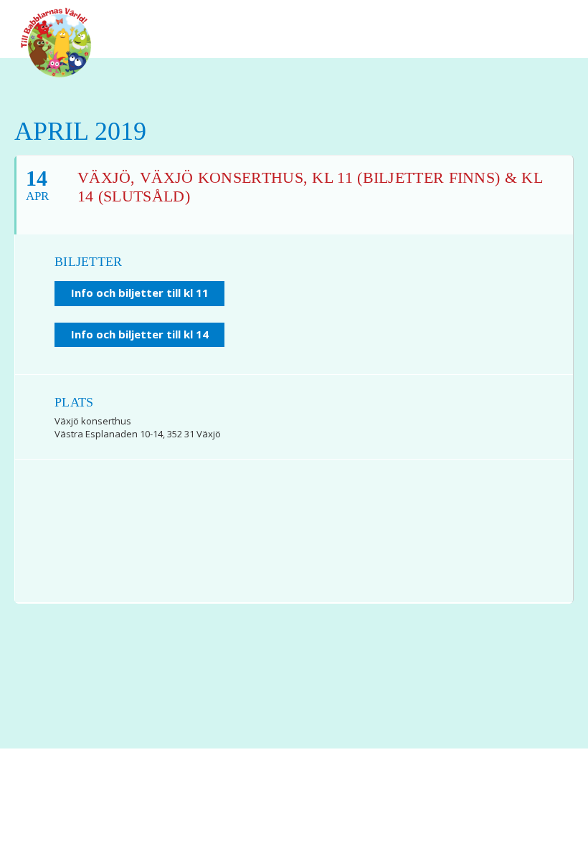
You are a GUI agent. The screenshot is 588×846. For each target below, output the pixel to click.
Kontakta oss (312, 803)
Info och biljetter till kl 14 (140, 334)
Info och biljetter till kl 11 (140, 292)
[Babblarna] (56, 41)
